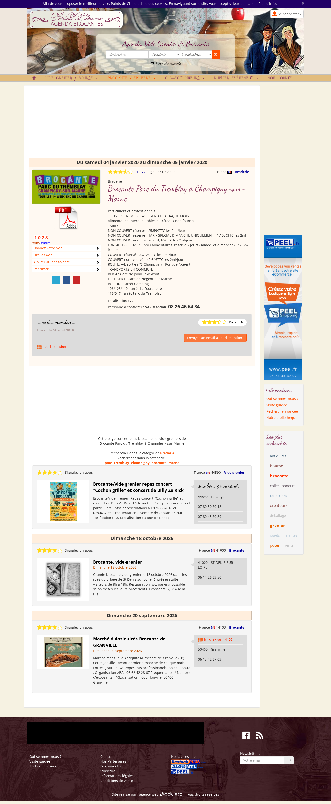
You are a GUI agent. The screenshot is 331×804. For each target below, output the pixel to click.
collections (278, 495)
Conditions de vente (116, 780)
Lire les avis (42, 255)
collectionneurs (282, 485)
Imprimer (41, 269)
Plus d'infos (268, 3)
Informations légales (117, 776)
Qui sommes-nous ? (282, 398)
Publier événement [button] (235, 78)
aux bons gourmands (219, 485)
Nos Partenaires (113, 761)
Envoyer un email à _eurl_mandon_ (215, 337)
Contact (106, 756)
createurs (279, 505)
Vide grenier (234, 472)
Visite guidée (276, 405)
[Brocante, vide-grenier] (63, 579)
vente (288, 545)
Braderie (242, 171)
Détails (140, 172)
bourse (276, 465)
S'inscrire (107, 771)
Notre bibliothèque (281, 417)
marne (173, 462)
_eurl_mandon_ (56, 321)
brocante (158, 462)
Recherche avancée (168, 63)
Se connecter (110, 766)
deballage (278, 515)
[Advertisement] (142, 124)
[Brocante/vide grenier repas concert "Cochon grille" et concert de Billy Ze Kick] (63, 501)
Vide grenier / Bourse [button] (70, 78)
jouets (275, 535)
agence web (148, 794)
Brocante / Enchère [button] (130, 78)
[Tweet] (56, 280)
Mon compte (280, 78)
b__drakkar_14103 (218, 639)
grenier (277, 525)
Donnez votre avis (47, 248)
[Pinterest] (76, 280)
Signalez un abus (161, 171)
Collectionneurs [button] (183, 78)
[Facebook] (66, 280)
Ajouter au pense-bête (51, 262)
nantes (291, 535)
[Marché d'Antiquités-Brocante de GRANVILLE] (63, 651)
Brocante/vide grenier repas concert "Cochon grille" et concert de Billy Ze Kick (138, 487)
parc (108, 462)
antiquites (278, 455)
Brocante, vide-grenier (117, 562)
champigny (140, 462)
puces (275, 545)
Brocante (236, 550)
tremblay (121, 462)
